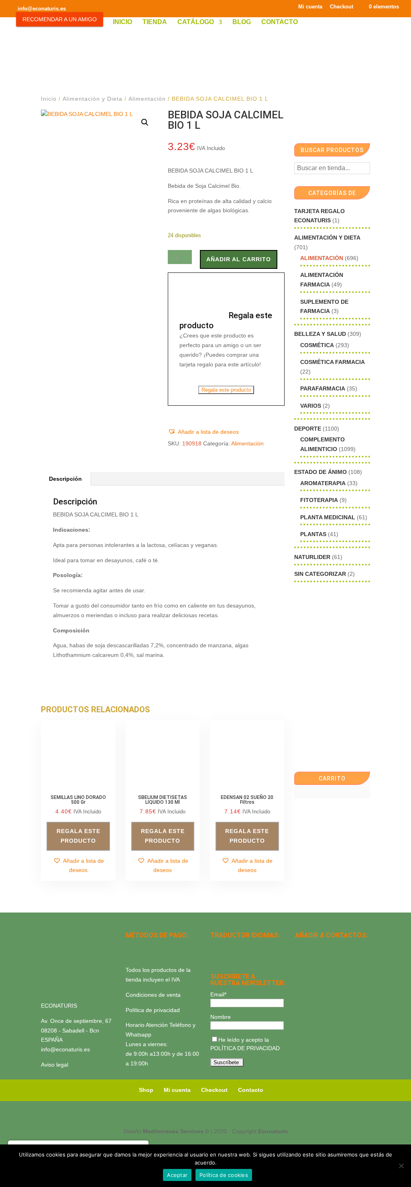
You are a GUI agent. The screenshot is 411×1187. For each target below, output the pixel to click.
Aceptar (177, 1175)
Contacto (279, 22)
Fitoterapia (319, 500)
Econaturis (273, 1131)
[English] (225, 947)
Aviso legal (54, 1064)
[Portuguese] (225, 957)
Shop (146, 1090)
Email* (218, 994)
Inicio (122, 22)
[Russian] (267, 947)
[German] (246, 947)
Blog (241, 22)
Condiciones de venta (153, 995)
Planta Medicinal (327, 517)
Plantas (313, 534)
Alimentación (147, 99)
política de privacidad (245, 1048)
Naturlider (312, 557)
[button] (145, 122)
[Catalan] (236, 947)
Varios (310, 405)
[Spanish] (215, 947)
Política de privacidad (153, 1010)
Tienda (154, 22)
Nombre (220, 1017)
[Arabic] (236, 957)
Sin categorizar (320, 574)
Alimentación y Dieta (92, 99)
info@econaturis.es (65, 1049)
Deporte (307, 428)
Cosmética (317, 345)
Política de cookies (223, 1175)
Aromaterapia (323, 483)
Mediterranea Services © (176, 1131)
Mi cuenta (310, 7)
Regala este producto (226, 390)
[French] (257, 947)
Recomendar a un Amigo (59, 19)
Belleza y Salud (320, 334)
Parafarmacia (322, 388)
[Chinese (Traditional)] (246, 957)
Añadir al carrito (238, 259)
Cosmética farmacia (332, 362)
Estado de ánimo (320, 472)
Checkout (341, 7)
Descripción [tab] (65, 479)
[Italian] (215, 957)
